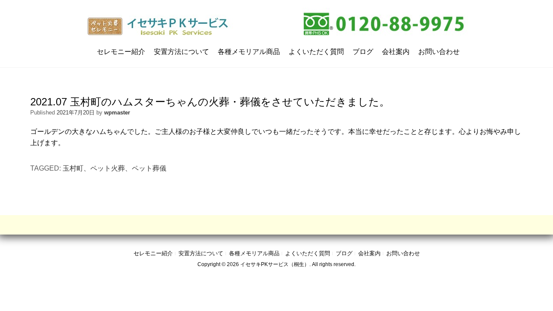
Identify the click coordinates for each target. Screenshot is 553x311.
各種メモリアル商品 (249, 51)
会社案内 (396, 51)
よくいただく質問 (316, 51)
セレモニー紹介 (121, 51)
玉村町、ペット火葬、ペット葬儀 (114, 168)
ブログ (363, 51)
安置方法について (181, 51)
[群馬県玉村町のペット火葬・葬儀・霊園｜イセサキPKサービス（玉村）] (277, 24)
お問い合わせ (439, 51)
